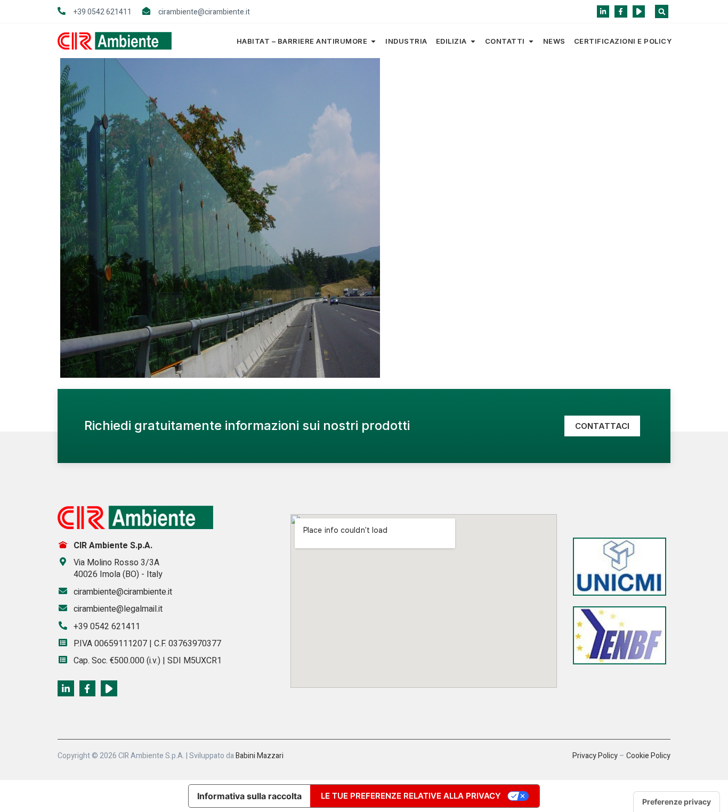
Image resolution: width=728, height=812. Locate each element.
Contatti (505, 41)
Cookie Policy (648, 755)
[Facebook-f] (620, 11)
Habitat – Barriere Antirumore (302, 41)
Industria (406, 41)
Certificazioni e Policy (623, 41)
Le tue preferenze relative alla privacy (411, 796)
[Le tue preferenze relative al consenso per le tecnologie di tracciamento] (676, 802)
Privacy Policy (595, 755)
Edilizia (451, 41)
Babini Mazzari (260, 755)
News (554, 41)
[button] (661, 11)
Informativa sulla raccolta (249, 796)
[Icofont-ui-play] (639, 11)
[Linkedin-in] (603, 11)
